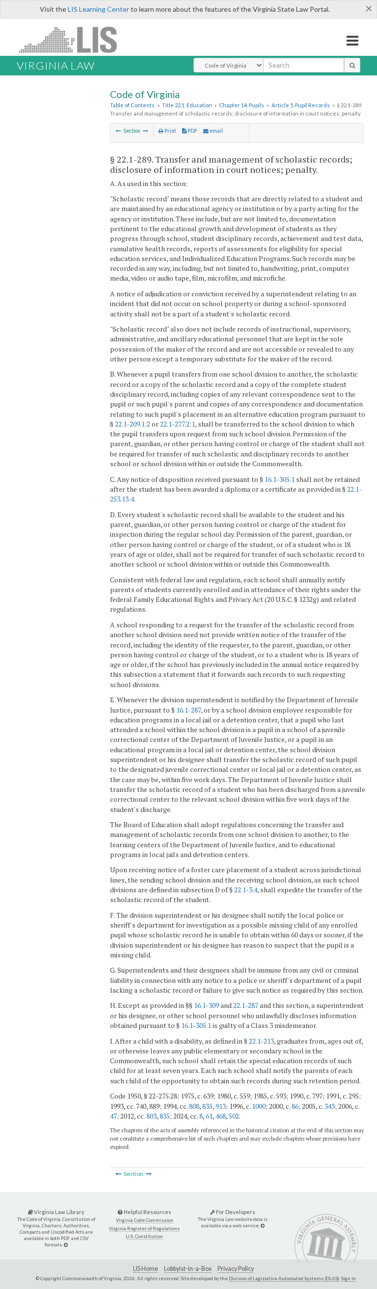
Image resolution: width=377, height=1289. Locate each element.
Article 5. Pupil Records (300, 105)
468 (220, 1116)
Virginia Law (56, 65)
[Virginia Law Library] (66, 1244)
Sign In (348, 1278)
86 (295, 1106)
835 (207, 1106)
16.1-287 (188, 710)
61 (209, 1116)
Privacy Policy (235, 1268)
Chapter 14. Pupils (241, 105)
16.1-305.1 (280, 479)
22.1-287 (245, 1005)
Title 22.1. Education (187, 105)
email (216, 131)
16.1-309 (206, 1005)
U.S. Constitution (144, 1236)
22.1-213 (261, 1041)
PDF (192, 131)
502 (234, 1116)
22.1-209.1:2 (132, 424)
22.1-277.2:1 (177, 424)
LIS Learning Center (98, 9)
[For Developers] (263, 1225)
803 (151, 1116)
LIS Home (145, 1268)
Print (169, 131)
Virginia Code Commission (144, 1220)
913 (220, 1106)
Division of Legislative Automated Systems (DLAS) (284, 1278)
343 (329, 1106)
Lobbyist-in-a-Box (188, 1268)
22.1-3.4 (245, 889)
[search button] (352, 65)
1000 (259, 1106)
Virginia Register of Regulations (144, 1228)
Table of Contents (132, 105)
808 (194, 1106)
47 (113, 1116)
